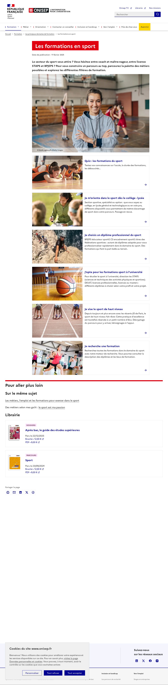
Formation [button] (11, 26)
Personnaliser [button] (32, 672)
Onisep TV (124, 8)
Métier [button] (26, 26)
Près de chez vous (129, 26)
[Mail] (14, 492)
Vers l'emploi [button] (109, 26)
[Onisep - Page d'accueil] (39, 10)
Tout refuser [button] (53, 672)
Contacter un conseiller (63, 26)
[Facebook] (33, 492)
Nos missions (155, 8)
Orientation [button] (40, 26)
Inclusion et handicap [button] (87, 26)
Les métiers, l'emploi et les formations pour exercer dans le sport (42, 400)
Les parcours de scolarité (111, 679)
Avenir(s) (145, 26)
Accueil (8, 34)
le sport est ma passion (52, 407)
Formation (18, 34)
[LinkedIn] (20, 492)
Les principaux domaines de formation (39, 34)
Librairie (139, 8)
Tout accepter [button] (75, 672)
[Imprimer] (7, 492)
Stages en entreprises (142, 679)
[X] (26, 492)
